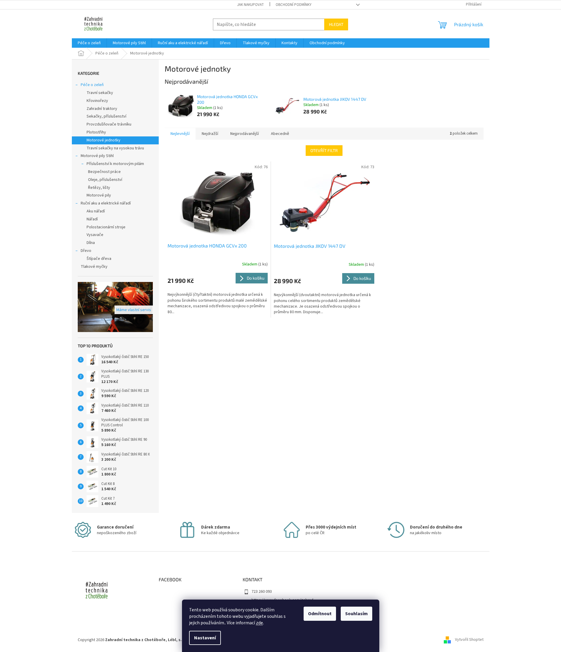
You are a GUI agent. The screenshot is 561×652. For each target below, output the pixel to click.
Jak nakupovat (250, 4)
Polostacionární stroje (106, 227)
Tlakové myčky (94, 267)
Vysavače (95, 235)
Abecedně (280, 134)
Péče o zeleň (92, 85)
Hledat (336, 24)
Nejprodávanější (244, 134)
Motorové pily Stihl (97, 156)
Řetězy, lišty (99, 188)
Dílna (91, 243)
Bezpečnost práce (104, 172)
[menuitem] (89, 43)
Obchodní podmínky (294, 4)
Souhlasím (356, 613)
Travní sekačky (100, 93)
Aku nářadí (96, 211)
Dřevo (86, 251)
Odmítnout (320, 613)
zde (259, 623)
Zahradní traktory (102, 109)
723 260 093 (261, 592)
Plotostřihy (96, 132)
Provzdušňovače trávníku (109, 124)
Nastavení (205, 638)
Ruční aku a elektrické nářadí (106, 203)
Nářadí (92, 219)
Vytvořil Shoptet (469, 640)
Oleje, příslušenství (105, 180)
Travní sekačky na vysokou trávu (115, 148)
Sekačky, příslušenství (106, 116)
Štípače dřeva (99, 259)
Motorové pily (99, 195)
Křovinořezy (97, 101)
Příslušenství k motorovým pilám (115, 164)
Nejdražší (210, 134)
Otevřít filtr (324, 150)
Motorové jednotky (103, 140)
